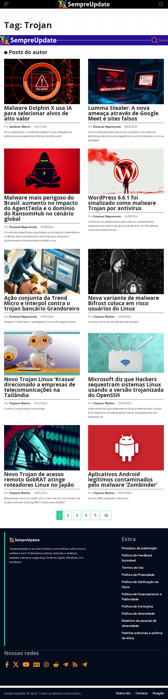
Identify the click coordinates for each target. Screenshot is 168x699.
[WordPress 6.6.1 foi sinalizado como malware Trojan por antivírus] (126, 171)
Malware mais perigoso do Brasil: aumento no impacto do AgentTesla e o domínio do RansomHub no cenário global (41, 208)
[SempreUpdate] (84, 4)
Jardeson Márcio (19, 126)
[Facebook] (7, 664)
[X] (16, 664)
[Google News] (36, 664)
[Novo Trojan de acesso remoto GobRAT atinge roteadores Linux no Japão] (42, 447)
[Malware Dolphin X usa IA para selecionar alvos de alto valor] (42, 81)
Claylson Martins (104, 316)
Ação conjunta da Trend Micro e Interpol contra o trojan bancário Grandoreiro (41, 303)
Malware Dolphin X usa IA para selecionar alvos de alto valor (38, 113)
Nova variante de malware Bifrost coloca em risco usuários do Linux (123, 303)
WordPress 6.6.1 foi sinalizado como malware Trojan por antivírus (122, 203)
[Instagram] (46, 664)
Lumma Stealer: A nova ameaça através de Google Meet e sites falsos (123, 113)
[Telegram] (65, 664)
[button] (7, 4)
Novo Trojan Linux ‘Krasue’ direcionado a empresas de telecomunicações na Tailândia (39, 387)
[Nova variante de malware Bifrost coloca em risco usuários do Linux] (126, 271)
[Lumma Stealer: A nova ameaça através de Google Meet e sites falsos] (126, 81)
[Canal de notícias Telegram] (84, 664)
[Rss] (75, 664)
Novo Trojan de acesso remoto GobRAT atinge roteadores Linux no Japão (39, 479)
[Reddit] (56, 664)
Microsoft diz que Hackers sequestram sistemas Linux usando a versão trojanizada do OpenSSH (126, 387)
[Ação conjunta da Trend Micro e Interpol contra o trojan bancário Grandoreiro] (42, 271)
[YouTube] (26, 664)
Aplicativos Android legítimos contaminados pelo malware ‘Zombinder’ (122, 479)
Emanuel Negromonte (107, 126)
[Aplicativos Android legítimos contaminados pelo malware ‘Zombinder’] (126, 447)
